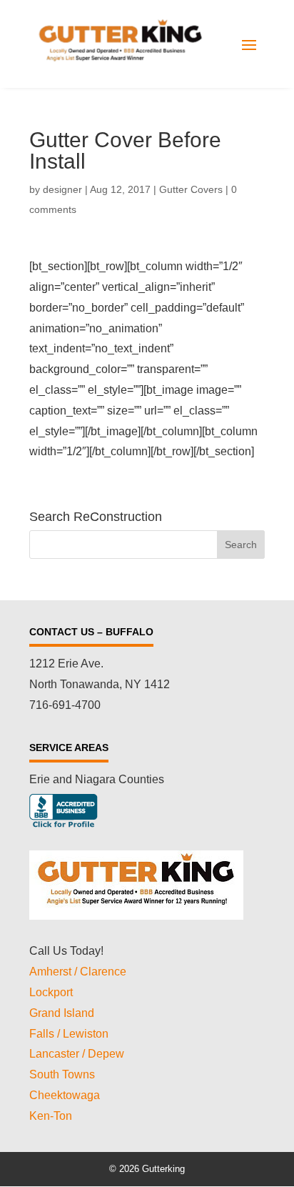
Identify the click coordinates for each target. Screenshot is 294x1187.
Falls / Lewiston (68, 1034)
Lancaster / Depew (76, 1054)
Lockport (51, 992)
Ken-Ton (50, 1116)
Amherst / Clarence (77, 971)
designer (62, 189)
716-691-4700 (65, 705)
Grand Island (61, 1013)
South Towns (62, 1074)
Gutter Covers (191, 189)
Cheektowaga (64, 1095)
